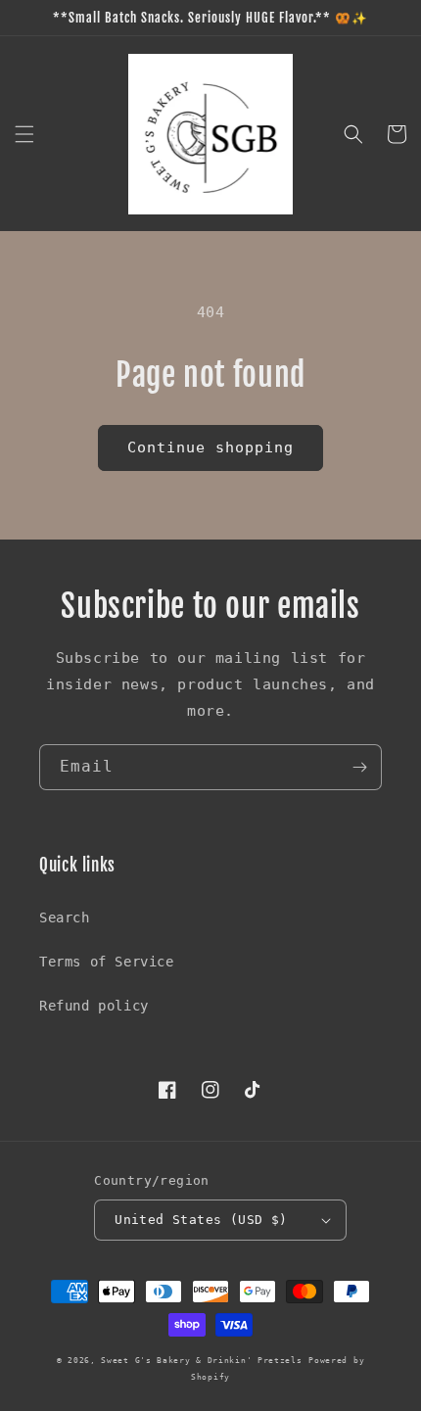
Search (64, 917)
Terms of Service (106, 961)
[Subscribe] (359, 767)
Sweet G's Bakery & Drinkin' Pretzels (201, 1360)
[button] (24, 134)
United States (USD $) (201, 1219)
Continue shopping (210, 447)
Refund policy (94, 1005)
